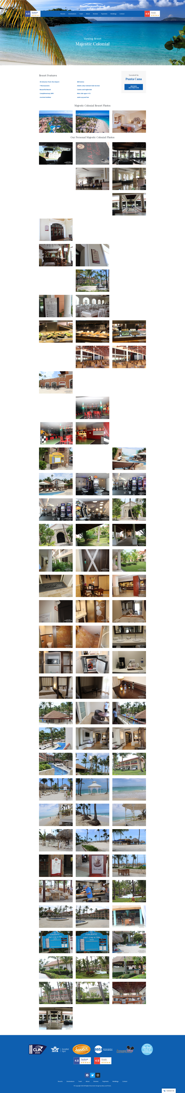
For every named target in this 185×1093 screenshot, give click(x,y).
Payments (104, 14)
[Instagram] (97, 1075)
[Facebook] (87, 1075)
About (88, 14)
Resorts (62, 14)
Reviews (95, 14)
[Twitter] (92, 1075)
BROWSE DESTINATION (134, 87)
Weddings (113, 14)
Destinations (72, 14)
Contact (122, 14)
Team (81, 14)
